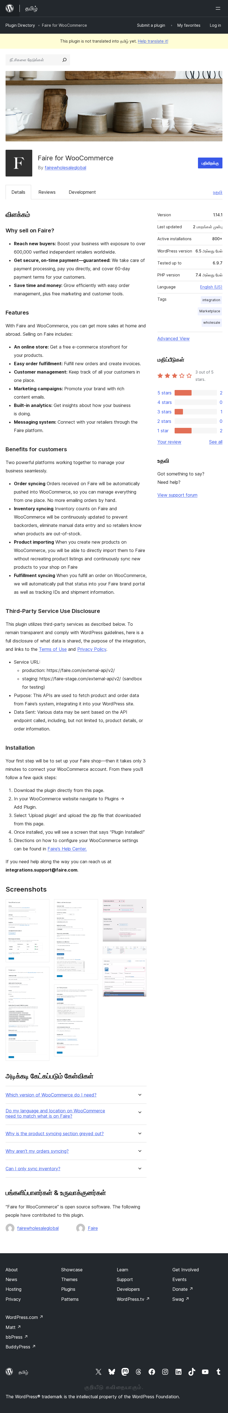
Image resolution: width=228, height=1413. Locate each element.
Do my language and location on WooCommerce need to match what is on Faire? (55, 1113)
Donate (182, 1289)
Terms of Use (53, 649)
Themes (69, 1279)
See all (215, 442)
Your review (169, 442)
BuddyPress (21, 1347)
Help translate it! (153, 41)
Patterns (70, 1299)
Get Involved (185, 1269)
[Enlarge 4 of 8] (90, 992)
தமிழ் (23, 1372)
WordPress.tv (133, 1299)
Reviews (47, 192)
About (12, 1269)
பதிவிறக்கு (210, 163)
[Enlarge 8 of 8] (139, 966)
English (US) (211, 286)
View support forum (177, 495)
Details (18, 192)
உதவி (217, 192)
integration (211, 300)
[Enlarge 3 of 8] (90, 906)
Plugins (68, 1289)
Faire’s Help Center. (67, 849)
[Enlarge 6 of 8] (139, 925)
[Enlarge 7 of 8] (139, 953)
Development (82, 192)
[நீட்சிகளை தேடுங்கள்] (64, 59)
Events (179, 1279)
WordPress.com (24, 1317)
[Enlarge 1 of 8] (42, 906)
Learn (122, 1269)
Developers (128, 1289)
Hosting (13, 1289)
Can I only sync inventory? (33, 1168)
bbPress (17, 1337)
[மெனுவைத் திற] (219, 8)
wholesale (211, 322)
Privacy (13, 1299)
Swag (180, 1299)
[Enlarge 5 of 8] (139, 906)
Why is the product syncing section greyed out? (55, 1133)
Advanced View (173, 338)
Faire (93, 1228)
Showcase (72, 1269)
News (11, 1279)
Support (125, 1279)
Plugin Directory (20, 25)
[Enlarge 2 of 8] (42, 974)
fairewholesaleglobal (65, 167)
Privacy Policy (91, 649)
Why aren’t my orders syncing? (37, 1151)
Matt (13, 1327)
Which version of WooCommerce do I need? (51, 1095)
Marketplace (209, 311)
